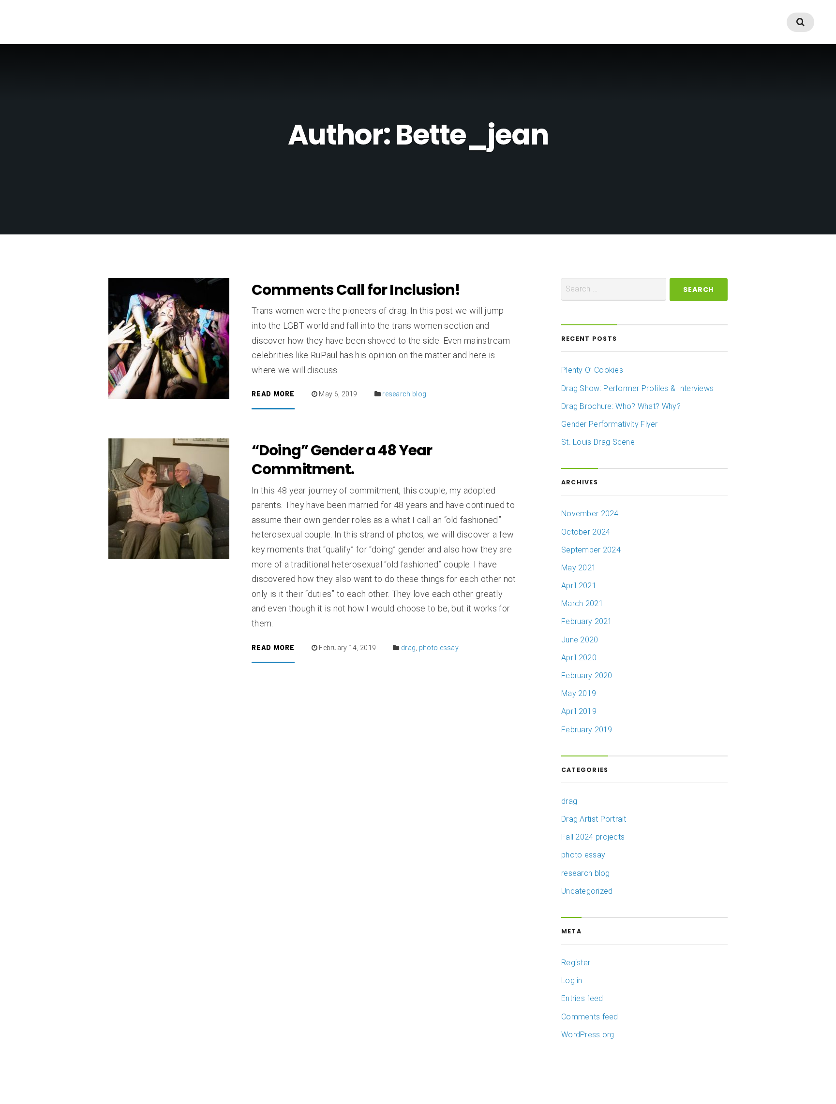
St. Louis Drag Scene (598, 442)
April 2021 (579, 585)
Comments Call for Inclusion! (356, 289)
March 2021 (582, 603)
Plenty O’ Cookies (592, 370)
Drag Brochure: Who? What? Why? (621, 406)
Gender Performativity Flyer (609, 424)
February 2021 (586, 621)
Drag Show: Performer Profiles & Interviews (637, 388)
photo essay (439, 648)
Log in (571, 980)
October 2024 (585, 532)
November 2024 (590, 513)
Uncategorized (587, 891)
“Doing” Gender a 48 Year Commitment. (342, 459)
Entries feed (582, 998)
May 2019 (578, 693)
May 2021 (578, 567)
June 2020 (579, 639)
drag (408, 648)
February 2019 (586, 729)
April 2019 (579, 711)
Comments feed (589, 1016)
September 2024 (591, 549)
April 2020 (579, 657)
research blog (404, 394)
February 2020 (586, 675)
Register (575, 962)
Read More (273, 394)
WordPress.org (587, 1034)
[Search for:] (613, 289)
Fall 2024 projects (593, 837)
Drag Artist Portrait (594, 819)
